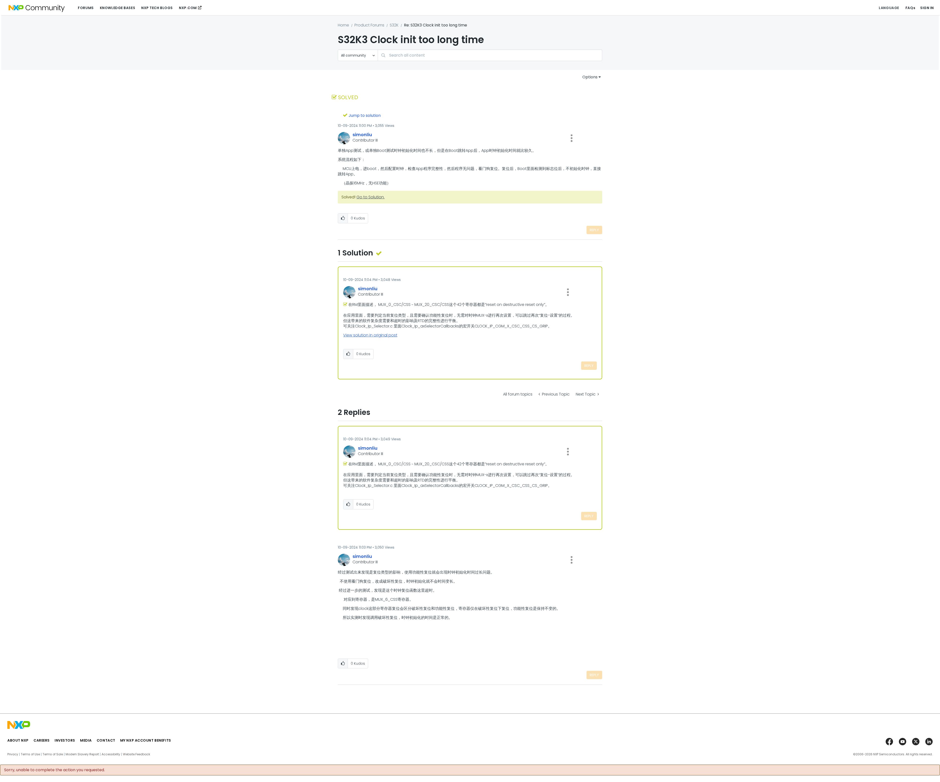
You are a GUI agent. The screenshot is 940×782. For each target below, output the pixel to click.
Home (343, 25)
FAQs (910, 7)
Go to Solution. (370, 197)
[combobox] (490, 55)
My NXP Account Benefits (145, 740)
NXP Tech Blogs (157, 7)
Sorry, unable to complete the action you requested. (54, 770)
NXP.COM (188, 7)
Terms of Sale (53, 754)
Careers (42, 740)
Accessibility (111, 754)
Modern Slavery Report (82, 754)
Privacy (12, 754)
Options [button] (590, 77)
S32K (394, 25)
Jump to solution (365, 115)
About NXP (18, 740)
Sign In (927, 7)
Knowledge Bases (117, 7)
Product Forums (369, 25)
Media (86, 740)
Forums (86, 7)
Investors (65, 740)
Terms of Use (30, 754)
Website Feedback (136, 754)
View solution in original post (370, 335)
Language (889, 7)
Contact (106, 740)
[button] (571, 138)
